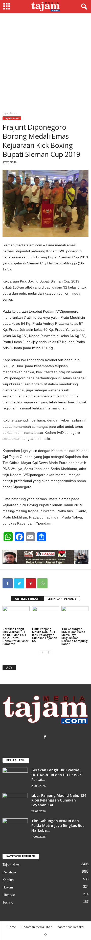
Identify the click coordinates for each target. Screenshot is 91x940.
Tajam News (11, 118)
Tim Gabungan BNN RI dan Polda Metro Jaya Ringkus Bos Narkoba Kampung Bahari (74, 636)
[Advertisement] (45, 61)
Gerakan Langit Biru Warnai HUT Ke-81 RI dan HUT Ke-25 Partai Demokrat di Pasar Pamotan (16, 636)
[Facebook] (45, 737)
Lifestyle (9, 895)
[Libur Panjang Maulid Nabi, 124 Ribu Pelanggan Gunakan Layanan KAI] (45, 616)
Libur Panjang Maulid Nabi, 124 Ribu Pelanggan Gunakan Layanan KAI (44, 635)
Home (12, 927)
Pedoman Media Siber (37, 927)
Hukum (8, 887)
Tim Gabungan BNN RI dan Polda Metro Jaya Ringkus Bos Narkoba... (57, 825)
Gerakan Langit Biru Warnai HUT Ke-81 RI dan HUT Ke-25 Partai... (56, 775)
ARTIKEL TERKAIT (27, 598)
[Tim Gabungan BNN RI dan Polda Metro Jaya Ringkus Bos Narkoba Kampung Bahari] (74, 616)
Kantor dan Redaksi (71, 927)
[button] (83, 6)
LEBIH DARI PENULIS (62, 598)
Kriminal (8, 880)
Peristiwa (9, 872)
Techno (8, 902)
